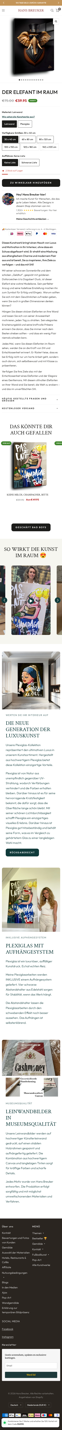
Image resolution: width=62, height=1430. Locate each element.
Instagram (8, 1336)
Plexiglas (25, 123)
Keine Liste (10, 162)
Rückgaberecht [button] (22, 852)
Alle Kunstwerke (41, 1265)
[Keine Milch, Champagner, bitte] (27, 465)
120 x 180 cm (30, 147)
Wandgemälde (10, 1302)
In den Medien (10, 1287)
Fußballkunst (39, 1254)
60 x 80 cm (27, 139)
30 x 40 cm (10, 139)
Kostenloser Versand (18, 408)
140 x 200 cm (49, 147)
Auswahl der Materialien (16, 1252)
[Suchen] (52, 10)
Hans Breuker (31, 10)
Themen (37, 1233)
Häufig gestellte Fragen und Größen (24, 399)
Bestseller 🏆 (39, 1238)
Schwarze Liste (29, 162)
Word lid (31, 1374)
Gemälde (7, 1247)
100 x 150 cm (11, 147)
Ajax (4, 1292)
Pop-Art (6, 1297)
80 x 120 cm (45, 139)
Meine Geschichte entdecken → (32, 218)
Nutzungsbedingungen (14, 1272)
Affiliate (6, 1267)
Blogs (5, 1282)
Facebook (7, 1329)
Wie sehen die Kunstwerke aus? (18, 116)
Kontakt (6, 1232)
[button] (4, 600)
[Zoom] (56, 21)
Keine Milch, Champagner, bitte (27, 494)
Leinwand (9, 123)
